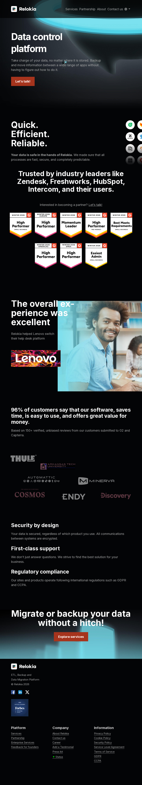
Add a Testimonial (63, 747)
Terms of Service (104, 751)
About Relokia (60, 733)
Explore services (71, 637)
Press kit (57, 751)
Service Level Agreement (109, 747)
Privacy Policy (102, 733)
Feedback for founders (25, 747)
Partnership (87, 9)
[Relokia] (23, 9)
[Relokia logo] (23, 666)
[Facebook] (14, 692)
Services (71, 9)
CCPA (97, 760)
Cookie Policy (102, 738)
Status (57, 757)
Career (56, 742)
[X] (26, 692)
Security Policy (103, 742)
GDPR (97, 756)
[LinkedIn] (20, 692)
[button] (127, 9)
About (101, 9)
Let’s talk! (22, 81)
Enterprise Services (22, 742)
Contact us (115, 9)
